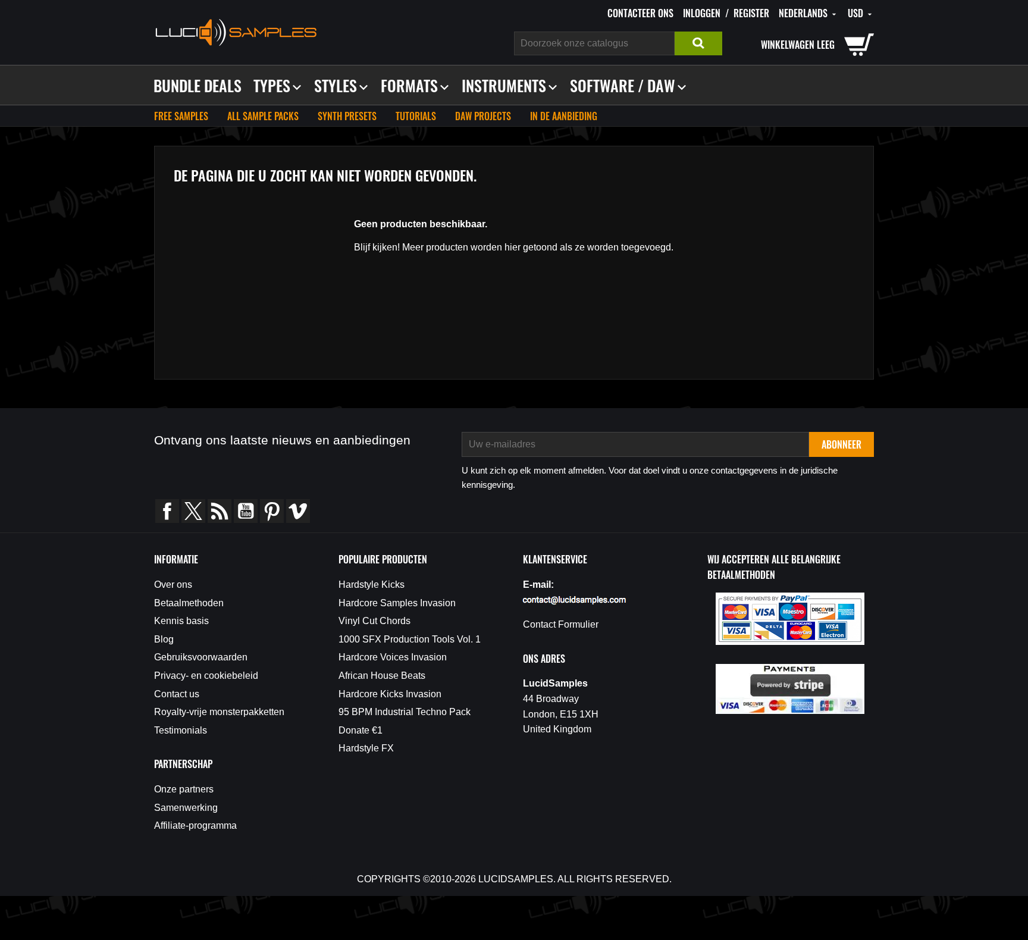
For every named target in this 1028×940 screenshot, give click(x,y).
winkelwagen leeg (798, 45)
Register (751, 13)
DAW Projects (483, 116)
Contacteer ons (640, 13)
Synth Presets (347, 116)
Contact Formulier (560, 624)
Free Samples (181, 116)
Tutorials (416, 116)
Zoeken (698, 43)
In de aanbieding (563, 116)
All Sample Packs (263, 116)
